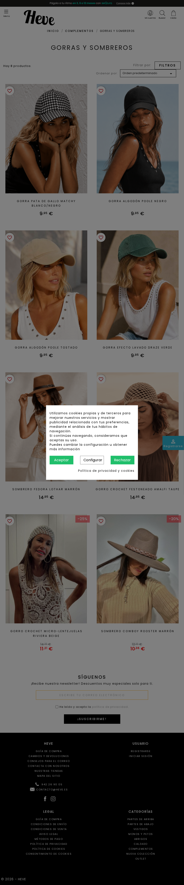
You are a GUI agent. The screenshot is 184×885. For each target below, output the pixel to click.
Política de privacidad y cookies (106, 470)
